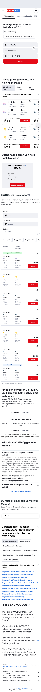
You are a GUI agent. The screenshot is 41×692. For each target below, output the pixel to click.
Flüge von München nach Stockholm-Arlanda (17, 574)
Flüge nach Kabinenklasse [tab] (12, 550)
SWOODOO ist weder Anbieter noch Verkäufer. (16, 673)
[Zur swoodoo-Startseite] (13, 10)
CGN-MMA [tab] (15, 412)
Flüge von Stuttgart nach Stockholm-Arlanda (17, 599)
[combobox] (22, 215)
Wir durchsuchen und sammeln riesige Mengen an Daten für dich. (17, 676)
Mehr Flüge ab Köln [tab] (30, 550)
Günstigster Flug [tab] (7, 88)
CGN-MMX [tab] (26, 412)
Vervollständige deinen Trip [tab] (25, 555)
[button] (3, 10)
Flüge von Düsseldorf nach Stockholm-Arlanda (18, 572)
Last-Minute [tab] (31, 88)
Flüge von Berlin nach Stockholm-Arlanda (16, 585)
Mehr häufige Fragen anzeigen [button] (20, 491)
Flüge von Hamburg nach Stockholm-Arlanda (17, 591)
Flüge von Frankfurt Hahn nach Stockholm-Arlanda (19, 588)
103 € (16, 27)
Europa (18, 688)
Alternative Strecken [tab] (10, 541)
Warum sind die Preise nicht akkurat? (17, 680)
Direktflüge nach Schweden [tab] (12, 546)
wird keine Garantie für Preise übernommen (15, 666)
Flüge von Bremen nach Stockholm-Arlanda (17, 594)
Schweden (25, 688)
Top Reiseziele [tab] (8, 555)
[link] (17, 185)
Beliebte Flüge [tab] (25, 541)
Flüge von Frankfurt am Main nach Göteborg (17, 580)
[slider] (38, 234)
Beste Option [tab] (19, 88)
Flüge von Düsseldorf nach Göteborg (14, 577)
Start (12, 688)
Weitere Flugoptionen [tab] (10, 559)
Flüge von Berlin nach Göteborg (13, 597)
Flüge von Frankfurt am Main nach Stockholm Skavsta (20, 583)
